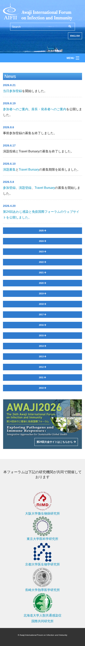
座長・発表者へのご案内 (48, 109)
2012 (41, 367)
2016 (41, 325)
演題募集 (9, 169)
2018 (41, 304)
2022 (41, 262)
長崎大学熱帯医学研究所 (42, 590)
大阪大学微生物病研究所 (42, 513)
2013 (41, 356)
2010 (41, 388)
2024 (41, 241)
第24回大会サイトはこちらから (55, 441)
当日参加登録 (12, 91)
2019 (41, 293)
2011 (41, 377)
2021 (41, 272)
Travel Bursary (29, 169)
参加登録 (9, 187)
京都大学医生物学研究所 (42, 564)
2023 (41, 251)
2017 (41, 314)
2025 (41, 230)
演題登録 (25, 187)
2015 (41, 335)
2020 (41, 283)
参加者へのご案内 (15, 109)
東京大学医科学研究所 (42, 539)
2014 (41, 346)
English (75, 36)
